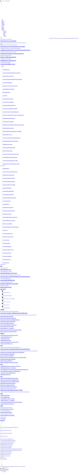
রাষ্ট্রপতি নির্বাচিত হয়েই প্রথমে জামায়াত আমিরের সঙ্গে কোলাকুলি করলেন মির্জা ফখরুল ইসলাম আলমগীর (10, 450)
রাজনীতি (3, 22)
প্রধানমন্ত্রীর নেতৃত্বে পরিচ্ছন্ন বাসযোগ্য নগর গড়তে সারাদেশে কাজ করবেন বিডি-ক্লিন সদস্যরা (15, 50)
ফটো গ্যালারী (5, 36)
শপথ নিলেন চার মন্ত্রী (5, 95)
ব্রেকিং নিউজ (5, 32)
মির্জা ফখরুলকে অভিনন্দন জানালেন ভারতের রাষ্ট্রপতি (6, 316)
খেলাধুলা (3, 25)
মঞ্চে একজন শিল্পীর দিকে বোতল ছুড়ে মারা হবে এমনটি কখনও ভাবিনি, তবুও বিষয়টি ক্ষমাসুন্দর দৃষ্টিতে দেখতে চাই (14, 369)
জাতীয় (2, 21)
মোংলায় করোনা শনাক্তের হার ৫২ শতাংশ (7, 259)
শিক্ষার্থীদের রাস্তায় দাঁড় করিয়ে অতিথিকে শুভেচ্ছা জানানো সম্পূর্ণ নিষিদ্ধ (9, 378)
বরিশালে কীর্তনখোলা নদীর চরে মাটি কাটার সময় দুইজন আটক (7, 383)
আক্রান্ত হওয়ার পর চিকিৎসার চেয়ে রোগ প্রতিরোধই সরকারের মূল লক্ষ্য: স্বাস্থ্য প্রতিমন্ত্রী (12, 131)
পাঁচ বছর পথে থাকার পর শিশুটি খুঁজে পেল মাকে (6, 343)
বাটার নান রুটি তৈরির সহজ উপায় (6, 168)
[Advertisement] (25, 13)
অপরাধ (4, 31)
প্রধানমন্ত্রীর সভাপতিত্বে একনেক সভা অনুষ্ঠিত (7, 144)
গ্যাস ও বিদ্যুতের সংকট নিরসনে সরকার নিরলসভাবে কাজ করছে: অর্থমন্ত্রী (10, 160)
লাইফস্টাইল (3, 28)
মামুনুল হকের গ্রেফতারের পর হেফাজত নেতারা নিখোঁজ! (8, 194)
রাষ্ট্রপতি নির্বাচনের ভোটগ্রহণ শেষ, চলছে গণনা (7, 134)
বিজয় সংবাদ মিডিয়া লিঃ (5, 466)
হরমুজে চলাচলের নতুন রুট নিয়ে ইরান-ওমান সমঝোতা (6, 323)
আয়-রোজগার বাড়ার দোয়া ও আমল (5, 338)
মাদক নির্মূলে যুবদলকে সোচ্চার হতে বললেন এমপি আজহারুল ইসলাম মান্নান (9, 381)
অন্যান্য (3, 30)
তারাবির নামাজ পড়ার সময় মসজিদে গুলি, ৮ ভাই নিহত (8, 249)
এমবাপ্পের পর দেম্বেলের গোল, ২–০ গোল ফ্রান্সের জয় (7, 328)
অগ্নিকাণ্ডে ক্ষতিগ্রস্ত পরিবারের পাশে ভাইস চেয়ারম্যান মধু (9, 181)
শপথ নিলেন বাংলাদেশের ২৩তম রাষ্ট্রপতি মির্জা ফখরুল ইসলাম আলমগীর (10, 108)
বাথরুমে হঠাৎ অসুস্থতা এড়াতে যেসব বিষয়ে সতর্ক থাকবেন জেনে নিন (9, 335)
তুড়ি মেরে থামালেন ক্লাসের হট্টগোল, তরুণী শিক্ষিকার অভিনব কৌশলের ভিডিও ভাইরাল (57, 38)
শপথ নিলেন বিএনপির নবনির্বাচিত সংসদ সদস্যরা (7, 64)
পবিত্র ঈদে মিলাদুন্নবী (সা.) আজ (44, 38)
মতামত (4, 33)
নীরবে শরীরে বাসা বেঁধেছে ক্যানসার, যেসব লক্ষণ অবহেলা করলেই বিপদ (9, 342)
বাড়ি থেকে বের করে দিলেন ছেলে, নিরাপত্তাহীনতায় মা (8, 102)
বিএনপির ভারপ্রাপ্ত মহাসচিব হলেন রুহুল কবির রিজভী (8, 121)
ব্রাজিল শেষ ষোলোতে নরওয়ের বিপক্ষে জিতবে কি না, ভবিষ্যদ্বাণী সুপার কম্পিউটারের (11, 402)
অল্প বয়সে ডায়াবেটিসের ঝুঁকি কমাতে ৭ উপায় (6, 337)
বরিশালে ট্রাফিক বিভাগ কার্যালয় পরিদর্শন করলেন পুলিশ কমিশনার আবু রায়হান (10, 141)
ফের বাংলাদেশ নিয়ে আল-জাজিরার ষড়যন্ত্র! (7, 246)
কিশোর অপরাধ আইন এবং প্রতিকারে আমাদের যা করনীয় (7, 385)
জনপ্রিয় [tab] (3, 66)
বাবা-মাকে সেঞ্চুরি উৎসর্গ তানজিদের (5, 397)
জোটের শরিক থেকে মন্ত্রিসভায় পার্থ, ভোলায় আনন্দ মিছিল (8, 89)
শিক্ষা (4, 34)
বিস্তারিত (1, 44)
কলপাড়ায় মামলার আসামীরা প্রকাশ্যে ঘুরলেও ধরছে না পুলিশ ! (9, 220)
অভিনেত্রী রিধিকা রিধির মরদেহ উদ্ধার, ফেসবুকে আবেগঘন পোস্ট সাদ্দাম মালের (10, 366)
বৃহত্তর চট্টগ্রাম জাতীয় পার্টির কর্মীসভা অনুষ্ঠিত (7, 82)
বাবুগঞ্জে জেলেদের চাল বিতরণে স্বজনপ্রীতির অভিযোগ (8, 191)
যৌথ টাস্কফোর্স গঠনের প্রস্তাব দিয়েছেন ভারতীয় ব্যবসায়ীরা (9, 147)
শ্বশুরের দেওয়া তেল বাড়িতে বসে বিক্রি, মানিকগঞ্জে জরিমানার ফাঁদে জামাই (9, 380)
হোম (2, 20)
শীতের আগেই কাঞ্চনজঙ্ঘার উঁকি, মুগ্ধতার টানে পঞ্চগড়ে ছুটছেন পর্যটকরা (10, 157)
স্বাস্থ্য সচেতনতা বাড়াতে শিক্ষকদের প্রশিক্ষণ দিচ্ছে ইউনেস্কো (9, 105)
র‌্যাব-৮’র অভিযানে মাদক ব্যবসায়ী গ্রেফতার (7, 256)
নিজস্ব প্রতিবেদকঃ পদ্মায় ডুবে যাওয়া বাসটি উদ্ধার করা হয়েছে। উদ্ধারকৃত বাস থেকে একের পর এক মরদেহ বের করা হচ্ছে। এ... (13, 42)
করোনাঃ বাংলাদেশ (3, 289)
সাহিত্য (2, 29)
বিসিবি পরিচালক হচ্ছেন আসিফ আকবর (5, 374)
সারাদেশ (3, 23)
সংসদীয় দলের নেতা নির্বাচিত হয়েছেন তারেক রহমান (8, 57)
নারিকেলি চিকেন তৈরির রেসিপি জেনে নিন (5, 340)
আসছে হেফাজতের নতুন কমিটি (6, 262)
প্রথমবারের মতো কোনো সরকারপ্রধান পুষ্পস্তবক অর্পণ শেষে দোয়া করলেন (12, 53)
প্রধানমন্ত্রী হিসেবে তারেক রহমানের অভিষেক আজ (8, 60)
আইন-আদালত (3, 24)
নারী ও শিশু (3, 27)
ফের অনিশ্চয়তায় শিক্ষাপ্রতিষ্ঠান (6, 204)
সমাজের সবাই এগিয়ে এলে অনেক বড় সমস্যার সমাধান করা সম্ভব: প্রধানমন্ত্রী (12, 46)
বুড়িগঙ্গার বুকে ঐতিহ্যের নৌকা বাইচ (6, 92)
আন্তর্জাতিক (2, 309)
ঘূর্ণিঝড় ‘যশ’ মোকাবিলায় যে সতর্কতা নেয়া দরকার (7, 233)
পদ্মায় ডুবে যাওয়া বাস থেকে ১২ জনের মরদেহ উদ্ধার (8, 41)
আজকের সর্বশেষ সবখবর (2, 165)
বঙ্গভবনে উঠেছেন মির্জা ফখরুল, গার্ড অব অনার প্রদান (71, 38)
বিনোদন (1, 364)
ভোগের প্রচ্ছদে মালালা (5, 230)
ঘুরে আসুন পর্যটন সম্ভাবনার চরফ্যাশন (6, 243)
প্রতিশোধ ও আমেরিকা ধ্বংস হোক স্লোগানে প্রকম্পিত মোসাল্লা (8, 331)
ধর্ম (2, 26)
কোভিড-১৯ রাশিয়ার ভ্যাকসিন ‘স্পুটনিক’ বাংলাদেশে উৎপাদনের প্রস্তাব (10, 217)
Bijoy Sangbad (4, 471)
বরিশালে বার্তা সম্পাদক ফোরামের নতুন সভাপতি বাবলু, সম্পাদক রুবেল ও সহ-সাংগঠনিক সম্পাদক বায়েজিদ (13, 115)
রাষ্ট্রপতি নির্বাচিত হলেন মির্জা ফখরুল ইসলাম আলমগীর (8, 128)
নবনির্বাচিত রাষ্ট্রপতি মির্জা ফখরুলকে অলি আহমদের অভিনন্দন (9, 118)
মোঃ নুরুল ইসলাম (23, 466)
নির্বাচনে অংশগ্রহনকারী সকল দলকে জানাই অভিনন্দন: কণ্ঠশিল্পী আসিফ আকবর (10, 371)
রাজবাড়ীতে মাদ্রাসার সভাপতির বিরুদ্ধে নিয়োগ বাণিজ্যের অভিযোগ (8, 386)
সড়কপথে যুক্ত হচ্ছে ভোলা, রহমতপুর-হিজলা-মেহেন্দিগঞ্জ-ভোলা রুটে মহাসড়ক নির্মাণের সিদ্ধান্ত (12, 79)
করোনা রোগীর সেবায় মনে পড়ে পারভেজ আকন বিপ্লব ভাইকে (9, 178)
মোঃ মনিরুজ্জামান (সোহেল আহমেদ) (13, 466)
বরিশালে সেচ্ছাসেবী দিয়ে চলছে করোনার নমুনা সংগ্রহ (8, 207)
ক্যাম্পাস (4, 35)
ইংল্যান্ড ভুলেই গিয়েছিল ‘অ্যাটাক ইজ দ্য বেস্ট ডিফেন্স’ (7, 326)
